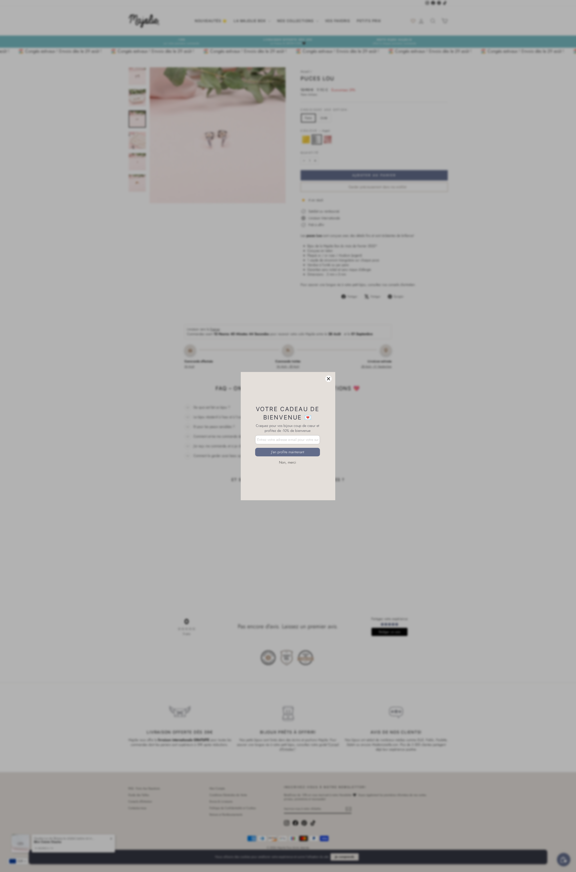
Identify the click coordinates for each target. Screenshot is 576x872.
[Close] (328, 379)
